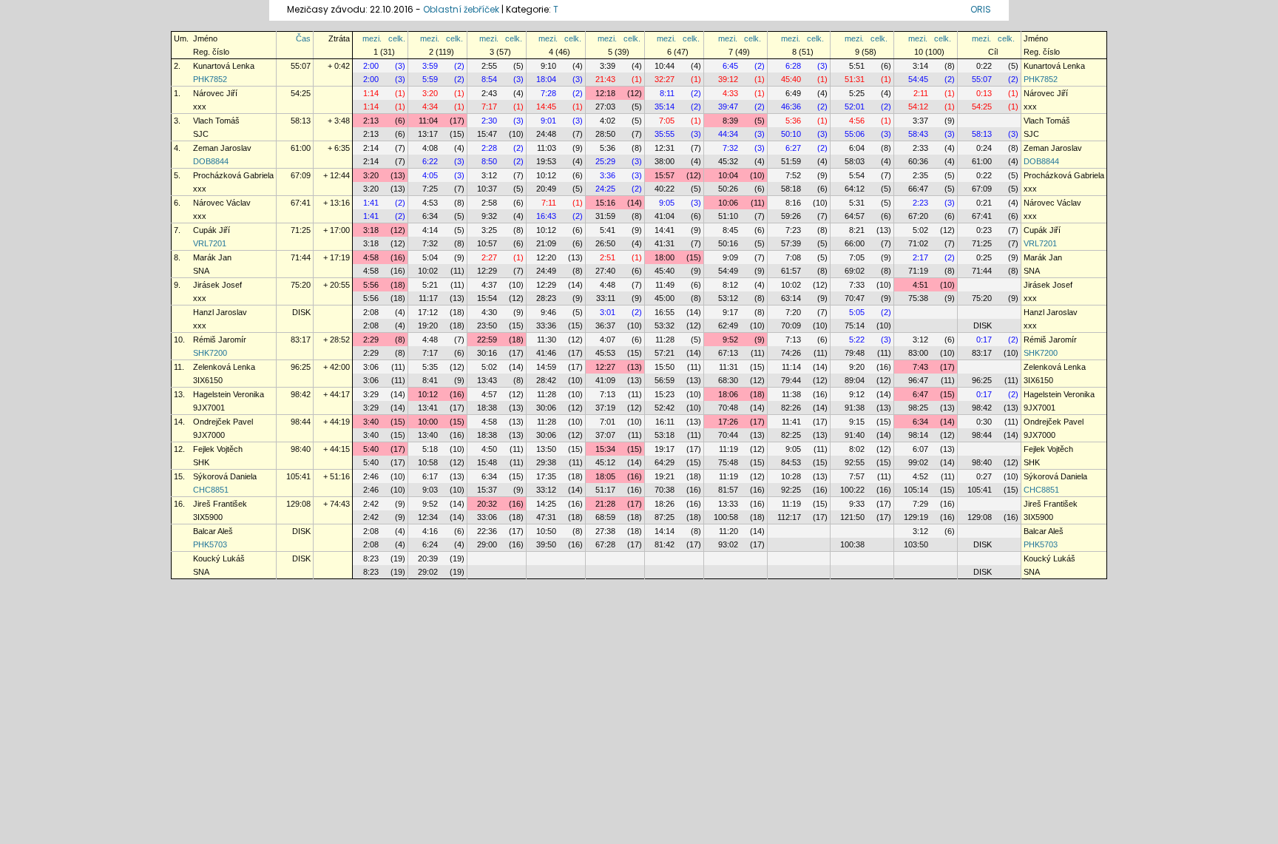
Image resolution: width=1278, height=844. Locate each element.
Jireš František (220, 503)
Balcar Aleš (213, 531)
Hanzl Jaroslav (220, 312)
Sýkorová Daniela (225, 476)
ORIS (980, 9)
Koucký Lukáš (219, 558)
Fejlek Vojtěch (218, 449)
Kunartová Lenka (223, 65)
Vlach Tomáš (216, 120)
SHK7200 (210, 352)
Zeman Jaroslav (222, 148)
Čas (303, 38)
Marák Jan (212, 257)
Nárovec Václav (222, 202)
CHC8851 (211, 489)
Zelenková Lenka (224, 366)
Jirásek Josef (217, 284)
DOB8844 (211, 161)
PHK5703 (210, 544)
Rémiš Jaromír (219, 339)
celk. (396, 38)
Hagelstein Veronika (228, 394)
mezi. (372, 38)
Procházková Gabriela (233, 175)
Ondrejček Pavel (223, 421)
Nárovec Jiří (215, 93)
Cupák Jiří (211, 230)
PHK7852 (210, 79)
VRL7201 (209, 243)
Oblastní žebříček (461, 9)
